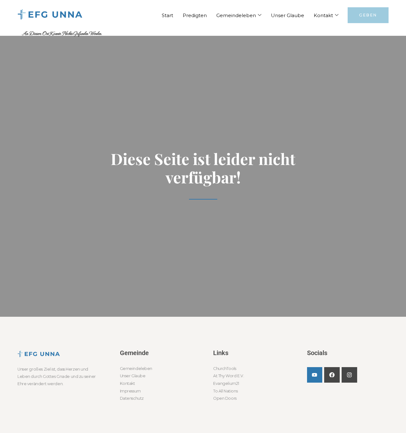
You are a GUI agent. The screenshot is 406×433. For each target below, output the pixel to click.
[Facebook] (332, 375)
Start (167, 15)
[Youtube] (315, 375)
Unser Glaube (287, 15)
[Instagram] (349, 375)
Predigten (195, 15)
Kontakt (323, 15)
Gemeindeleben (236, 15)
